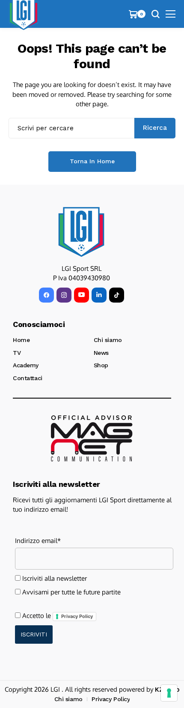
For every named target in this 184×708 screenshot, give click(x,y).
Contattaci (27, 378)
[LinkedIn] (99, 295)
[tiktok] (116, 295)
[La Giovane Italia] (81, 232)
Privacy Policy (77, 616)
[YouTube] (81, 295)
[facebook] (46, 295)
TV (17, 352)
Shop (101, 365)
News (101, 352)
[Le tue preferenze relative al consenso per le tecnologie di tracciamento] (169, 693)
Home (21, 339)
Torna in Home (92, 161)
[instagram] (63, 295)
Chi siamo (108, 339)
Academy (26, 365)
